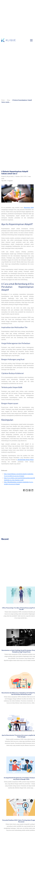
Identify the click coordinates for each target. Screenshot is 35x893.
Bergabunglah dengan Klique (25, 459)
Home (3, 100)
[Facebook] (24, 490)
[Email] (29, 490)
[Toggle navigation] (31, 40)
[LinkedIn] (32, 490)
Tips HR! (3, 180)
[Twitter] (26, 490)
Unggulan (10, 180)
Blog (8, 100)
